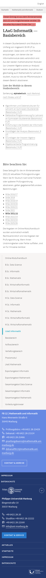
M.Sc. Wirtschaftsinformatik (17, 318)
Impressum (7, 475)
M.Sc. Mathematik (13, 311)
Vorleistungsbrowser (14, 404)
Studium (39, 10)
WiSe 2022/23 (11, 216)
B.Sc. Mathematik (13, 278)
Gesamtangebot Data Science (18, 384)
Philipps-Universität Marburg (12, 490)
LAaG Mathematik (13, 364)
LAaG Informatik (13, 331)
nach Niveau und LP (12, 97)
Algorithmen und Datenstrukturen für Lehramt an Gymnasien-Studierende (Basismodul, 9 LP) (22, 109)
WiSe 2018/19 (11, 200)
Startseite (5, 10)
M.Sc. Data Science (13, 298)
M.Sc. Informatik (12, 304)
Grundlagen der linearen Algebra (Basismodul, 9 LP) (20, 139)
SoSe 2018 (10, 197)
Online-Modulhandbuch (16, 258)
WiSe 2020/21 (11, 207)
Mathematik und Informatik (22, 10)
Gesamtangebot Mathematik (18, 397)
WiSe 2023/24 (11, 220)
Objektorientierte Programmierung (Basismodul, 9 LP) (21, 146)
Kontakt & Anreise (14, 463)
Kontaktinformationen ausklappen (41, 490)
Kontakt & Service (14, 535)
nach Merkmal (33, 93)
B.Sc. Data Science (13, 264)
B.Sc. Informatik (12, 271)
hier (33, 24)
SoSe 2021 (10, 210)
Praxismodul (11, 357)
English (41, 3)
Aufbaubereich (12, 344)
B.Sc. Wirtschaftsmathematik (18, 291)
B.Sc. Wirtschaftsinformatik (17, 284)
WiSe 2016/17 (11, 194)
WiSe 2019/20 (11, 204)
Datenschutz (8, 481)
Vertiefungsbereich (13, 351)
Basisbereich (11, 338)
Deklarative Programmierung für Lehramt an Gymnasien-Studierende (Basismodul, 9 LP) (24, 118)
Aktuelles (7, 545)
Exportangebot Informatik (17, 371)
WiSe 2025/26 (11, 223)
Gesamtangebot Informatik (17, 391)
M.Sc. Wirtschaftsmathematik (18, 324)
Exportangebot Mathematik (17, 377)
